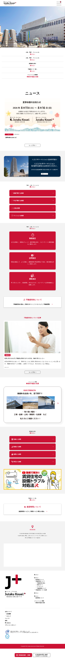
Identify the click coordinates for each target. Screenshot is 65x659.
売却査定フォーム (40, 579)
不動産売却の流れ (41, 583)
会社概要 (8, 613)
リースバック (40, 586)
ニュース (7, 618)
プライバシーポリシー (10, 625)
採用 (6, 620)
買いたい (36, 574)
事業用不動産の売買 (40, 602)
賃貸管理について (40, 597)
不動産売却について (40, 581)
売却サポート (40, 584)
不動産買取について (41, 588)
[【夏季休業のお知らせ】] (32, 119)
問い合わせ (8, 622)
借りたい (36, 593)
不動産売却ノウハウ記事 (41, 590)
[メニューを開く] (59, 3)
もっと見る (32, 145)
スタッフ (8, 616)
